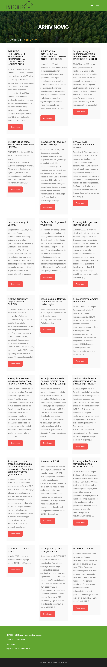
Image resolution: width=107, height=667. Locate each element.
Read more (15, 127)
